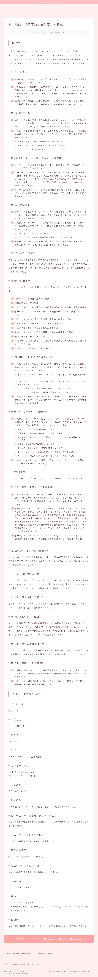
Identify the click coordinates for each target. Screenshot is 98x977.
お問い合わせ (19, 971)
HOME (6, 964)
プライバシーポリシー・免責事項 (17, 973)
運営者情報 (7, 971)
